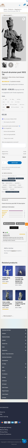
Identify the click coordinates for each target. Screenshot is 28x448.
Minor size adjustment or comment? (10, 142)
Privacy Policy (3, 432)
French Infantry (12, 185)
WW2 (3, 347)
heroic (10, 187)
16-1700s (4, 363)
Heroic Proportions (18, 187)
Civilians (4, 397)
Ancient (3, 340)
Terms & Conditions (5, 434)
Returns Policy (4, 429)
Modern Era (4, 343)
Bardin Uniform (9, 183)
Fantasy (4, 377)
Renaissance (5, 360)
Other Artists (12, 77)
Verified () (21, 223)
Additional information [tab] (8, 207)
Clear (3, 109)
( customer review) (14, 81)
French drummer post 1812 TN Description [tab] (13, 203)
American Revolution (6, 357)
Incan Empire (5, 394)
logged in (13, 250)
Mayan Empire (5, 390)
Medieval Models (6, 337)
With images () (10, 223)
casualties (17, 183)
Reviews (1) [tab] (5, 200)
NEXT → (11, 15)
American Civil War (6, 330)
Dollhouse (4, 380)
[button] (23, 19)
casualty (5, 185)
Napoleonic (4, 350)
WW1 (3, 367)
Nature (3, 370)
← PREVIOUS (5, 15)
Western (4, 333)
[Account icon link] (27, 5)
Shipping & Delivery (5, 427)
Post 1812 (12, 189)
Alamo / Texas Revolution (7, 353)
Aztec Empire (5, 387)
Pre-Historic (4, 374)
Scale (3, 96)
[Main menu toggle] (19, 5)
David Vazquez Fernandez (9, 180)
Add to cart (14, 162)
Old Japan (4, 384)
